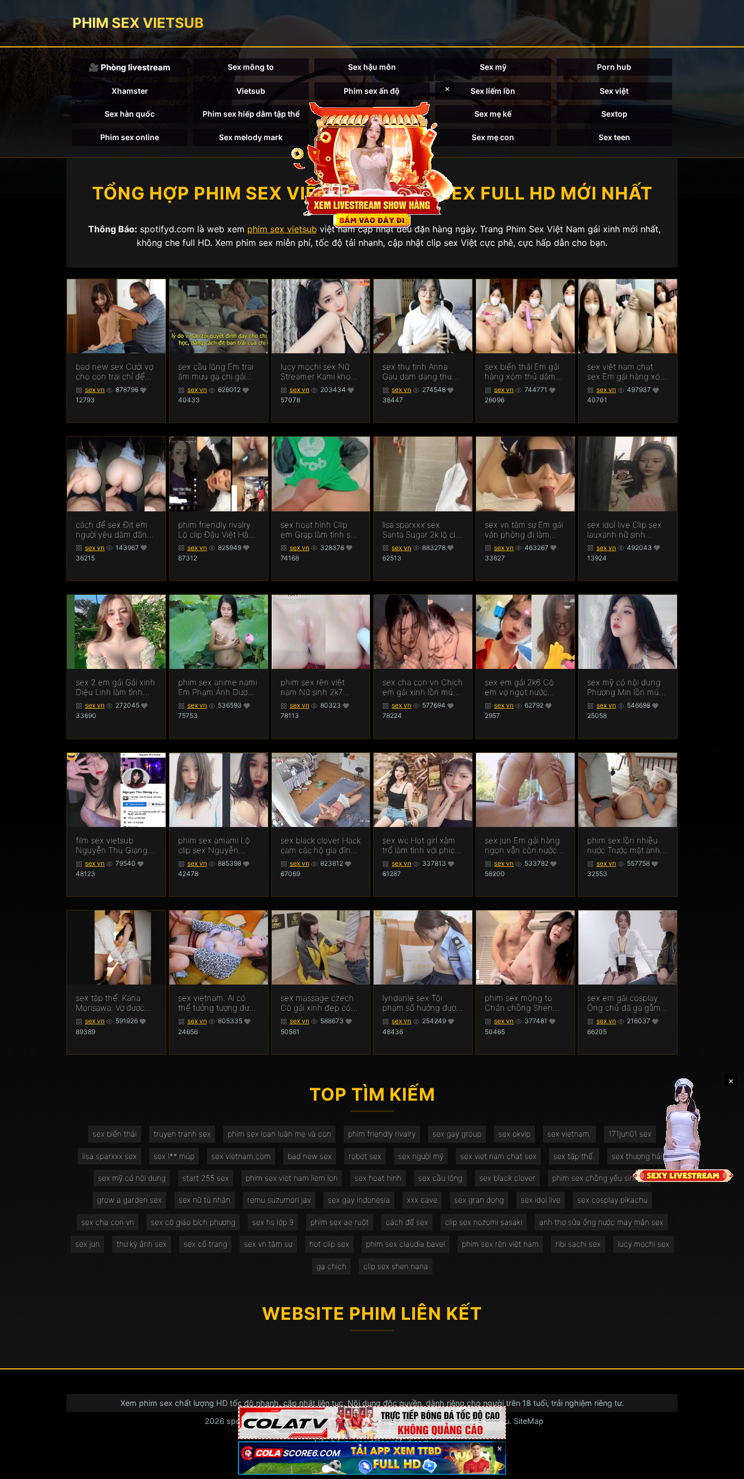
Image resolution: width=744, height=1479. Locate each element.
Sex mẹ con (493, 137)
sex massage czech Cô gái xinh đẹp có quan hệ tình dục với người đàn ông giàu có (318, 1003)
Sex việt (614, 90)
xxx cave (422, 1199)
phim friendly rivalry (382, 1133)
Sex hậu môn (372, 66)
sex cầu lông (440, 1177)
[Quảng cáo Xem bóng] (372, 1422)
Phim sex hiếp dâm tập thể (251, 113)
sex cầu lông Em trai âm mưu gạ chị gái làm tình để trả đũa (215, 372)
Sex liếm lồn (493, 90)
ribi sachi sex (578, 1243)
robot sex (365, 1156)
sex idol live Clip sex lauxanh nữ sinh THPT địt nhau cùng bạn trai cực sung (624, 530)
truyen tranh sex (182, 1133)
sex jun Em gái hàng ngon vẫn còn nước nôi (522, 845)
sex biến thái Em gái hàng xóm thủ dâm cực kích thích (522, 372)
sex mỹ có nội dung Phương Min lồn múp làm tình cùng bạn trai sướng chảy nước (627, 687)
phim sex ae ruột (339, 1222)
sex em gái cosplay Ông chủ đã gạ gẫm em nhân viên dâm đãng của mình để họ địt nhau (627, 1003)
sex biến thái (115, 1133)
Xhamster (130, 90)
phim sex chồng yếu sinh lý (599, 1177)
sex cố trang (205, 1243)
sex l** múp (174, 1156)
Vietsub (250, 90)
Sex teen (614, 137)
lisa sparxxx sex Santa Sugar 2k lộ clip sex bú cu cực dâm (422, 530)
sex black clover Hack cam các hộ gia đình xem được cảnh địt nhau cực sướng (320, 845)
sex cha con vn (107, 1222)
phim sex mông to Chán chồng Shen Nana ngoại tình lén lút (521, 1003)
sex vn (95, 389)
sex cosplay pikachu (612, 1199)
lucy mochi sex (643, 1243)
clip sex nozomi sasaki (483, 1222)
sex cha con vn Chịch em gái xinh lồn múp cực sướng (422, 687)
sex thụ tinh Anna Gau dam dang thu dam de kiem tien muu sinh (417, 372)
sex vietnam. (569, 1133)
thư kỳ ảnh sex (142, 1243)
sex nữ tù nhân (204, 1199)
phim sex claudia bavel (405, 1243)
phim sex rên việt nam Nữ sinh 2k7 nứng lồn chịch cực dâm (315, 687)
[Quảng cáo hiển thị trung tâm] (372, 163)
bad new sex (310, 1156)
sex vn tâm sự (268, 1243)
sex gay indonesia (359, 1199)
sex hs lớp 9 (273, 1222)
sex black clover (507, 1177)
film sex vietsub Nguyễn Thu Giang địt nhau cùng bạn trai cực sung (112, 845)
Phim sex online (129, 137)
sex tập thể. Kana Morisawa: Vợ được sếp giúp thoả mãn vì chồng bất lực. (115, 1003)
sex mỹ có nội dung (132, 1177)
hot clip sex (329, 1243)
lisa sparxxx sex (109, 1156)
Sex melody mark (251, 137)
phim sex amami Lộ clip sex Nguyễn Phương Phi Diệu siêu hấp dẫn (217, 845)
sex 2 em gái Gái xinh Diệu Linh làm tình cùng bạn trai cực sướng (115, 687)
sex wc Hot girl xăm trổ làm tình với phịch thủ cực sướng (421, 845)
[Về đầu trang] (720, 1466)
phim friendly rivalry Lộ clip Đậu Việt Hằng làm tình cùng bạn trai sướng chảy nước (218, 530)
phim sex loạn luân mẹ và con (279, 1133)
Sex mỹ (493, 66)
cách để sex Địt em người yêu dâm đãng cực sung (114, 530)
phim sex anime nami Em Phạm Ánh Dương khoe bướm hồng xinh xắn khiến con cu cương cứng (217, 687)
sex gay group (456, 1133)
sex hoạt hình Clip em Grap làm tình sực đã (319, 530)
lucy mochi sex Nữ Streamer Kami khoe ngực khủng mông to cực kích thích (319, 372)
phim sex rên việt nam (500, 1243)
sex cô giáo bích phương (193, 1222)
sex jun (87, 1243)
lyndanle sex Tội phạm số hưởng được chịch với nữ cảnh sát (421, 1003)
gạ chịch (331, 1266)
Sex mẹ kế (492, 113)
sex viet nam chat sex (498, 1156)
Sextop (614, 113)
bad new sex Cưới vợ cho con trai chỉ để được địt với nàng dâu (116, 372)
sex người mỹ (420, 1156)
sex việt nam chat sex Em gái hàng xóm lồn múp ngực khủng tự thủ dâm (627, 372)
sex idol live (540, 1199)
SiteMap (529, 1421)
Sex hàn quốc (130, 113)
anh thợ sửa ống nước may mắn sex (601, 1222)
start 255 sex (205, 1177)
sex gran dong (479, 1199)
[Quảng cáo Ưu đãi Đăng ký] (372, 1458)
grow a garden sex (129, 1199)
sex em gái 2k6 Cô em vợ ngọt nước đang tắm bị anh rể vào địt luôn (520, 687)
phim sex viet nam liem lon (292, 1177)
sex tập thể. (574, 1156)
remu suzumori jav (279, 1199)
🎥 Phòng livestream (129, 67)
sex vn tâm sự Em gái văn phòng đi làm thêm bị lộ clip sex (524, 530)
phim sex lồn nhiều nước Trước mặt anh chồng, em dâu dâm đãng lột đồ (624, 845)
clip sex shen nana (395, 1266)
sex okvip (514, 1133)
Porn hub (614, 66)
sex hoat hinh (378, 1177)
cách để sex (407, 1222)
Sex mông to (251, 66)
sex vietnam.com (241, 1156)
